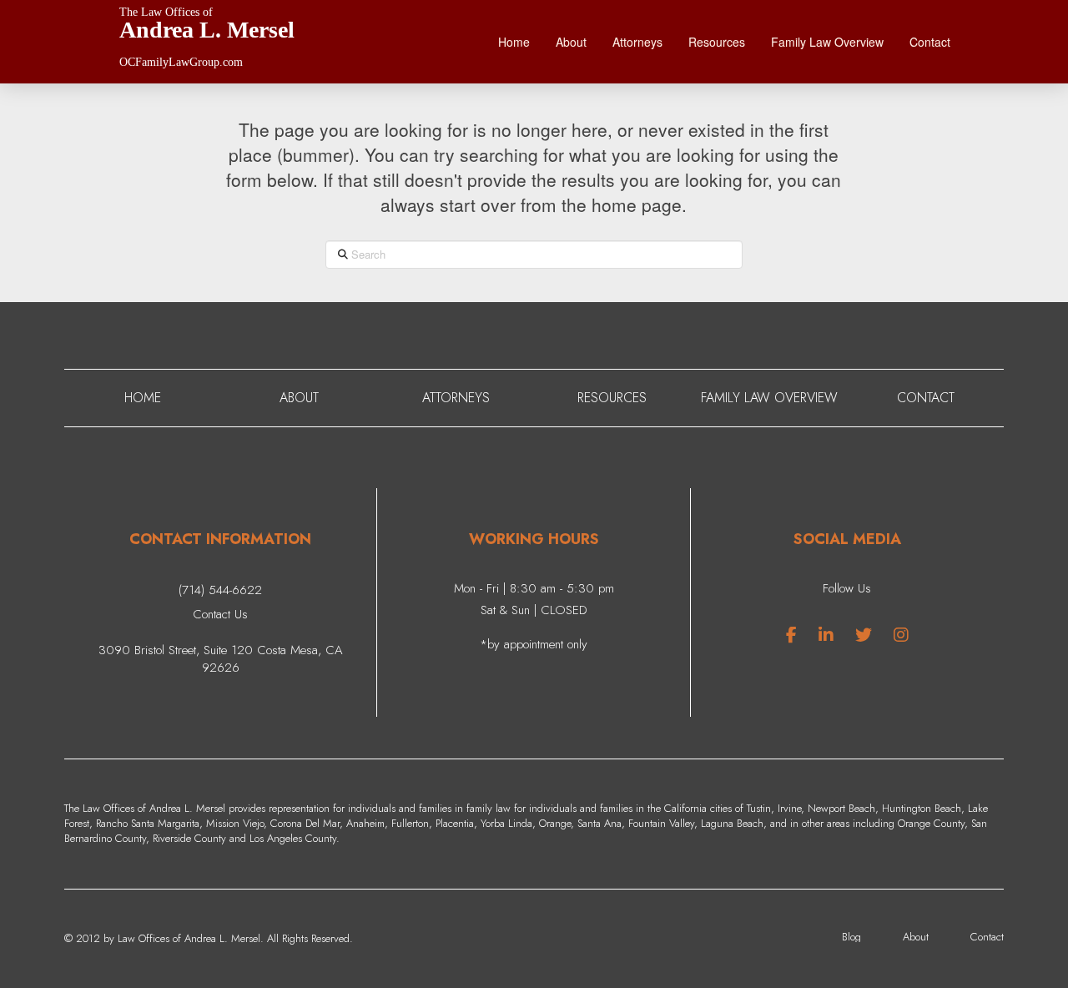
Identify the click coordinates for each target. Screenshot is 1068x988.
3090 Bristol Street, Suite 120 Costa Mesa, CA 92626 (220, 659)
